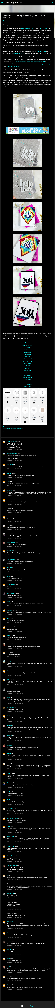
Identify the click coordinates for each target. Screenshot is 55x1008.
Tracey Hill (10, 921)
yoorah (9, 516)
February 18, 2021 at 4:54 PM (14, 731)
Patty (8, 697)
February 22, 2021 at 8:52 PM (14, 962)
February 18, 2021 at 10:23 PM (15, 787)
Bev (8, 875)
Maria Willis (27, 366)
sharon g (9, 567)
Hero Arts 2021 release (27, 28)
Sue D (8, 958)
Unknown (9, 499)
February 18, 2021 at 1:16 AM (14, 666)
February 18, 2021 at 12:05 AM (15, 648)
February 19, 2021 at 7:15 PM (14, 851)
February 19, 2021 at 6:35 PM (14, 842)
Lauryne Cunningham (12, 818)
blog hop (13, 428)
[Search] (24, 2)
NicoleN (9, 949)
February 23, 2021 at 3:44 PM (14, 989)
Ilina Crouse (27, 356)
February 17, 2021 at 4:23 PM (14, 512)
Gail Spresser (10, 715)
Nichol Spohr (27, 386)
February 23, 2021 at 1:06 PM (14, 980)
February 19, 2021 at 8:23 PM (14, 861)
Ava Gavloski (10, 893)
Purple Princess (11, 689)
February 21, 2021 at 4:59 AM (14, 937)
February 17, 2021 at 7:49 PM (14, 580)
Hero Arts (9, 56)
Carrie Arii (9, 490)
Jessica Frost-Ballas (18, 53)
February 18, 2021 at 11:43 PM (15, 795)
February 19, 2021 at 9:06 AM (14, 822)
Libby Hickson (27, 361)
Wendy (9, 661)
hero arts (19, 428)
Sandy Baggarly (11, 542)
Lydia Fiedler (27, 363)
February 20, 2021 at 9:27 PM (14, 917)
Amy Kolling (27, 375)
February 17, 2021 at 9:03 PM (14, 614)
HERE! (17, 35)
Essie (8, 525)
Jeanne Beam (10, 856)
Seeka (27, 373)
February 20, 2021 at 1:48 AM (14, 879)
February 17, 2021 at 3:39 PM (14, 477)
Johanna (9, 745)
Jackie (8, 679)
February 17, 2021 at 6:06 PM (14, 572)
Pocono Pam (27, 370)
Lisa (8, 976)
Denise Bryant (10, 808)
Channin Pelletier (27, 345)
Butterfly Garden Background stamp (39, 64)
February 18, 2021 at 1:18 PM (14, 721)
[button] (4, 20)
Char (8, 763)
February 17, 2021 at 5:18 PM (14, 538)
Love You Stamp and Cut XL (22, 61)
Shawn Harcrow (11, 584)
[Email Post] (4, 426)
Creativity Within (13, 2)
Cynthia (9, 783)
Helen (8, 966)
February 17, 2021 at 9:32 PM (14, 631)
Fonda (8, 618)
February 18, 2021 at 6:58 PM (14, 759)
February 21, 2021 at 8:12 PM (14, 945)
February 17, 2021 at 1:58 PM (14, 449)
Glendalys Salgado (12, 865)
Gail (8, 481)
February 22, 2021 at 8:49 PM (14, 954)
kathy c (9, 753)
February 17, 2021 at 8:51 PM (14, 597)
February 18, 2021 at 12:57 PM (15, 711)
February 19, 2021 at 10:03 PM (15, 871)
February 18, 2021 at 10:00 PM (15, 778)
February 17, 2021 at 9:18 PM (14, 622)
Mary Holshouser (11, 441)
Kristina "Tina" (11, 846)
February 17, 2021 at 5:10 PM (14, 529)
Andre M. (9, 735)
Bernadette (10, 464)
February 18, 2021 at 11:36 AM (15, 685)
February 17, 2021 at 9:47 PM (14, 639)
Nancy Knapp (10, 932)
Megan (9, 670)
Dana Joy (27, 347)
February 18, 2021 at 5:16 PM (14, 741)
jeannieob (9, 635)
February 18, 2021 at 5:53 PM (14, 749)
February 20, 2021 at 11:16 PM (15, 928)
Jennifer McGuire (27, 377)
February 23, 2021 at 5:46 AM (14, 972)
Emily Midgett (42, 51)
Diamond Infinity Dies (13, 66)
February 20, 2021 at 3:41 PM (14, 898)
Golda (8, 826)
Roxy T (9, 533)
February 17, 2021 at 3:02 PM (14, 469)
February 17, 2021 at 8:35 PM (14, 589)
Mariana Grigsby (27, 384)
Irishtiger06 (10, 610)
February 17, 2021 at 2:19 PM (14, 460)
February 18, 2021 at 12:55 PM (15, 703)
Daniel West (27, 350)
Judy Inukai (10, 550)
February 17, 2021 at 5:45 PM (14, 555)
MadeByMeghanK (11, 559)
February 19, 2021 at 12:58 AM (15, 814)
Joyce (8, 576)
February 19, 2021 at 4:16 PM (14, 832)
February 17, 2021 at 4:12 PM (14, 504)
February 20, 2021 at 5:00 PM (14, 909)
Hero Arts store (44, 28)
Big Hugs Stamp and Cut (38, 61)
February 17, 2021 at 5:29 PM (14, 546)
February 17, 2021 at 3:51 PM (14, 495)
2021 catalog (6, 428)
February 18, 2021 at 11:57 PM (15, 804)
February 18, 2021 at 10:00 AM (15, 675)
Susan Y (9, 791)
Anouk (9, 601)
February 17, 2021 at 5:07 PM (14, 521)
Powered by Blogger (28, 1006)
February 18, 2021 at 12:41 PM (15, 693)
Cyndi (8, 985)
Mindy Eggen (27, 368)
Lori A (8, 644)
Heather (9, 941)
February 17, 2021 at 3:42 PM (14, 486)
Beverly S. (9, 725)
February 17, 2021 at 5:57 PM (14, 563)
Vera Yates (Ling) (11, 593)
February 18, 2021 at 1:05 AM (14, 656)
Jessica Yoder (10, 707)
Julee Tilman (27, 379)
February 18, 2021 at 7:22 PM (14, 769)
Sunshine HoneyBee (12, 453)
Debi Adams (27, 352)
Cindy (8, 652)
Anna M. (9, 773)
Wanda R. (9, 473)
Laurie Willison (27, 382)
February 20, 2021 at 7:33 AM (14, 889)
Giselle (9, 799)
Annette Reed (10, 836)
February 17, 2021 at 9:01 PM (14, 606)
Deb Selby (9, 627)
